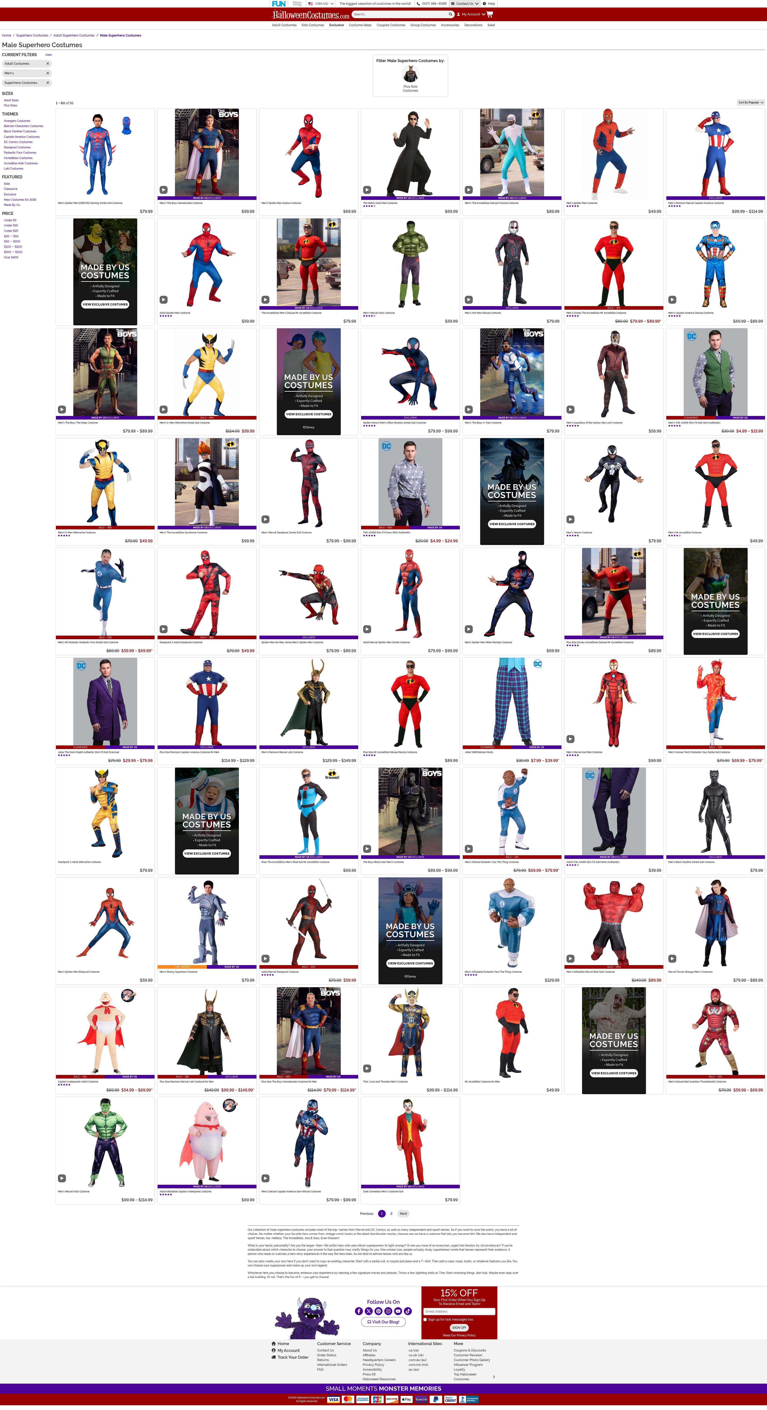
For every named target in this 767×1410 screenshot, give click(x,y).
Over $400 (11, 257)
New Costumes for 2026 (20, 199)
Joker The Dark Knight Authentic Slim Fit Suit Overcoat (88, 752)
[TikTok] (408, 1311)
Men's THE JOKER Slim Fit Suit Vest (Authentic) (694, 422)
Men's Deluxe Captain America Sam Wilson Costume (291, 1191)
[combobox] (399, 14)
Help (491, 4)
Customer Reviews (468, 1355)
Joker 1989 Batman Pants (479, 752)
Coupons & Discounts (470, 1350)
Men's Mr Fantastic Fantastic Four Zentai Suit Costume (88, 642)
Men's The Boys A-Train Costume (483, 422)
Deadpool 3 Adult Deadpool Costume (181, 642)
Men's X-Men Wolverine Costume (76, 532)
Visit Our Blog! (385, 1322)
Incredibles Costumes (18, 158)
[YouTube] (398, 1311)
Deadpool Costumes (17, 147)
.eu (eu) (413, 1369)
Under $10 (11, 225)
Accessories (450, 25)
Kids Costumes (313, 25)
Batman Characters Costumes (23, 126)
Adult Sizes (11, 100)
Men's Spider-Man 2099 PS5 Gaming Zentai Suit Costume (90, 203)
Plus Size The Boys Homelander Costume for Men (289, 1081)
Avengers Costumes (17, 121)
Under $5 (10, 220)
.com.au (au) (417, 1360)
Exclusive (336, 25)
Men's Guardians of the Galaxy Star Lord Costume (594, 422)
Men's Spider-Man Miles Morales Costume (488, 642)
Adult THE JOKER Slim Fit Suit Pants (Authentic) (593, 862)
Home (283, 1343)
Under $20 (11, 231)
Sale (7, 184)
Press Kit (369, 1374)
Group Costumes (423, 25)
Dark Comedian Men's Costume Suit (383, 1191)
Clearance (10, 189)
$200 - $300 (13, 252)
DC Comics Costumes (18, 142)
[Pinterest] (379, 1311)
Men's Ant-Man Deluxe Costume (483, 313)
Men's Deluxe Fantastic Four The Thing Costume (492, 862)
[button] (471, 14)
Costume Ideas (360, 25)
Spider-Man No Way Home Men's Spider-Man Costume (292, 642)
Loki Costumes (13, 169)
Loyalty (459, 1369)
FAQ (320, 1369)
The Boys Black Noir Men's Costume (383, 862)
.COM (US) (322, 3)
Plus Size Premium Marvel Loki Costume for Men (187, 1081)
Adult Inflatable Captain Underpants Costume (185, 1191)
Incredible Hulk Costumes (21, 163)
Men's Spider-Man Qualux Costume (281, 203)
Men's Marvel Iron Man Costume (584, 752)
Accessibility (372, 1369)
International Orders (332, 1365)
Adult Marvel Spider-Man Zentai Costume (386, 642)
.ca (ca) (413, 1350)
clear (48, 55)
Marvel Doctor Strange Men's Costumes (690, 971)
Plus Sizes (10, 105)
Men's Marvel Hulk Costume (379, 313)
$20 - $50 (11, 236)
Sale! (491, 25)
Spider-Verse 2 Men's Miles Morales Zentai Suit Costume (394, 422)
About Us (370, 1350)
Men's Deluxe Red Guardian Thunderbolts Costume (697, 1081)
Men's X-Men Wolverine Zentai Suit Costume (185, 422)
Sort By (749, 102)
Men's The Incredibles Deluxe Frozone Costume (491, 203)
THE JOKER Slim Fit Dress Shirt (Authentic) (386, 532)
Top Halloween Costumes (465, 1376)
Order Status (326, 1355)
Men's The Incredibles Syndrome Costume (183, 532)
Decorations (473, 25)
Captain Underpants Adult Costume (78, 1081)
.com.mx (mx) (418, 1365)
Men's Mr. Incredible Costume (684, 532)
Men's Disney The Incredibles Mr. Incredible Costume (596, 313)
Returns (323, 1360)
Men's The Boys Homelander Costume (181, 203)
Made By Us (12, 205)
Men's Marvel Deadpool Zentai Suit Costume (286, 532)
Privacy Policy (373, 1365)
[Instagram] (388, 1311)
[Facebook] (359, 1311)
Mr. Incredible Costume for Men (482, 1081)
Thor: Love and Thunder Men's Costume (385, 1081)
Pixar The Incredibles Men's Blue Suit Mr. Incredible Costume (295, 862)
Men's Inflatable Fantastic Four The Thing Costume (493, 971)
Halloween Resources (379, 1379)
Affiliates (369, 1355)
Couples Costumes (391, 25)
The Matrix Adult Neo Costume (380, 203)
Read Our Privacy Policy (459, 1335)
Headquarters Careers (379, 1360)
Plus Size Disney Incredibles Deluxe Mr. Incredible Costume (599, 642)
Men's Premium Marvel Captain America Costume (696, 203)
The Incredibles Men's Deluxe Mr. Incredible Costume (291, 313)
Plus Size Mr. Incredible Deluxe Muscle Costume (390, 752)
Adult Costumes (284, 25)
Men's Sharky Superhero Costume (178, 971)
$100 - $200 (13, 247)
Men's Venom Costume (579, 532)
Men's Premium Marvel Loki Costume (282, 752)
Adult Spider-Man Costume (175, 313)
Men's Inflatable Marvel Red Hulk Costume (590, 971)
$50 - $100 (12, 241)
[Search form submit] (450, 14)
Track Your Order (293, 1357)
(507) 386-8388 (434, 4)
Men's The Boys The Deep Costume (78, 422)
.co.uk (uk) (416, 1355)
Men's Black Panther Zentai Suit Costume (691, 862)
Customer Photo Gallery (472, 1360)
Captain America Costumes (22, 137)
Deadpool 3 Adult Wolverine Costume (79, 862)
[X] (369, 1311)
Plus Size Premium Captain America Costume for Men (189, 752)
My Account (289, 1350)
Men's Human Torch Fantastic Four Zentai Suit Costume (699, 752)
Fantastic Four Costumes (20, 153)
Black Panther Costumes (20, 131)
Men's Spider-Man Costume (581, 203)
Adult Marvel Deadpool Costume (280, 971)
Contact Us (464, 4)
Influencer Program (468, 1365)
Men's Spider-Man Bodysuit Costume (78, 971)
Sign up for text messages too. (451, 1319)
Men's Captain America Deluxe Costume (690, 313)
